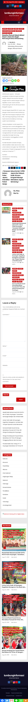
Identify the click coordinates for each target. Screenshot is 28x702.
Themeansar (14, 689)
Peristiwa (5, 33)
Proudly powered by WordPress (9, 688)
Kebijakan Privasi (10, 695)
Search (5, 395)
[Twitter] (6, 80)
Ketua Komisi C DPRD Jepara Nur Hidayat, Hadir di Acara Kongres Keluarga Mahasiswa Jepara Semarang (18, 176)
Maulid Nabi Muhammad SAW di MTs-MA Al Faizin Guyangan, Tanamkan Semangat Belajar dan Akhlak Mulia (13, 414)
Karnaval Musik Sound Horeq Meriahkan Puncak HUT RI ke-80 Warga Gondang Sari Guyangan (18, 287)
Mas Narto (12, 42)
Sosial (10, 33)
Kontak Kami (19, 695)
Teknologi (20, 221)
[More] (18, 80)
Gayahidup (10, 28)
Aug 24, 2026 (15, 262)
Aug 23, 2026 (15, 292)
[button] (22, 22)
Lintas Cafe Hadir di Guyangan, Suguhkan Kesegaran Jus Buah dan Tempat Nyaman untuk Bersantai (18, 257)
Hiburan (16, 28)
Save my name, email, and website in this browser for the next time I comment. (13, 379)
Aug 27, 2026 (15, 233)
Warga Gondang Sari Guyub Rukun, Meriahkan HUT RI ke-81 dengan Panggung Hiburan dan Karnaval (13, 438)
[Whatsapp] (15, 80)
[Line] (12, 80)
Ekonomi (4, 28)
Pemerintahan (12, 31)
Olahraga (5, 31)
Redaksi (8, 693)
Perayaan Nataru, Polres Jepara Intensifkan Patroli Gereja (6, 177)
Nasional (21, 28)
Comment (6, 314)
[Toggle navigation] (19, 22)
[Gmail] (9, 80)
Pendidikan (19, 31)
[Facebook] (3, 80)
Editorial (5, 459)
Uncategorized (7, 505)
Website (5, 365)
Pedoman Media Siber (16, 693)
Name (5, 346)
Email (5, 356)
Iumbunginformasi (14, 13)
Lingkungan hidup (17, 212)
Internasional (6, 473)
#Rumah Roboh (17, 48)
